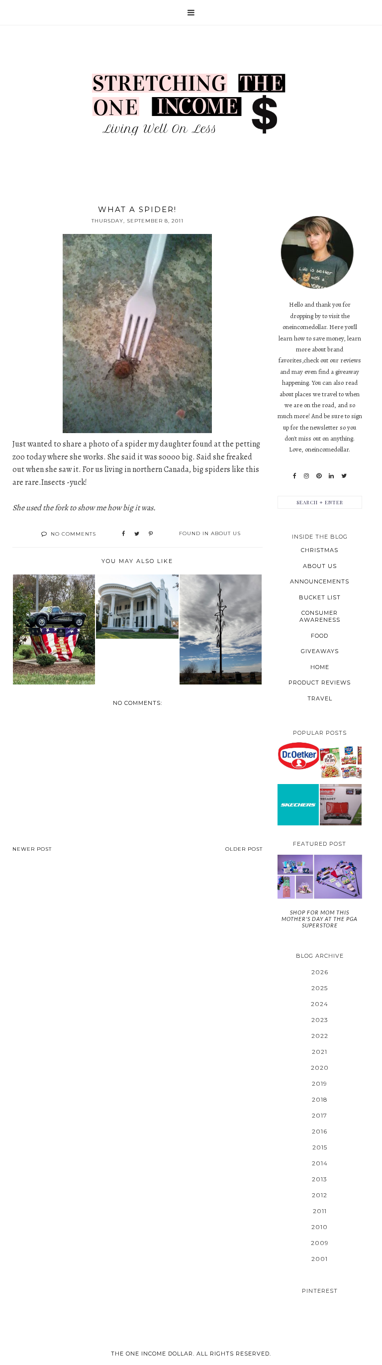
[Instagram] (306, 476)
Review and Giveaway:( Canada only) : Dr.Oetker (298, 755)
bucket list (320, 597)
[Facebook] (294, 476)
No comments (73, 534)
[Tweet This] (136, 534)
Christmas (319, 550)
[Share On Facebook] (123, 534)
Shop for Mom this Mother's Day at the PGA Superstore (320, 918)
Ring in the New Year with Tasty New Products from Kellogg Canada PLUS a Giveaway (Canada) (340, 761)
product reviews (319, 682)
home (319, 667)
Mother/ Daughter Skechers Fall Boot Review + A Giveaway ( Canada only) (298, 804)
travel (319, 698)
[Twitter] (344, 476)
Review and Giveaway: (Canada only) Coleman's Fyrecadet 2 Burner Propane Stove (340, 804)
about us (226, 533)
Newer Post (32, 849)
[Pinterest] (318, 476)
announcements (319, 581)
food (319, 635)
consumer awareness (319, 616)
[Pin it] (151, 534)
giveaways (320, 651)
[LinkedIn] (331, 476)
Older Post (244, 849)
